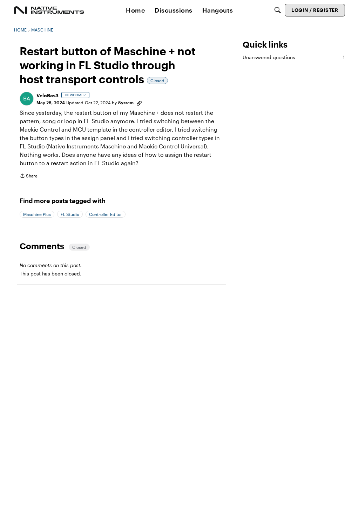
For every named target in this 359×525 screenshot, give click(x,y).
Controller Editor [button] (105, 214)
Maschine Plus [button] (37, 214)
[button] (27, 99)
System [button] (126, 102)
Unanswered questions (294, 57)
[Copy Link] (139, 102)
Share (29, 176)
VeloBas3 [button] (47, 95)
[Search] (277, 10)
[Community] (49, 10)
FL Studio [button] (70, 214)
